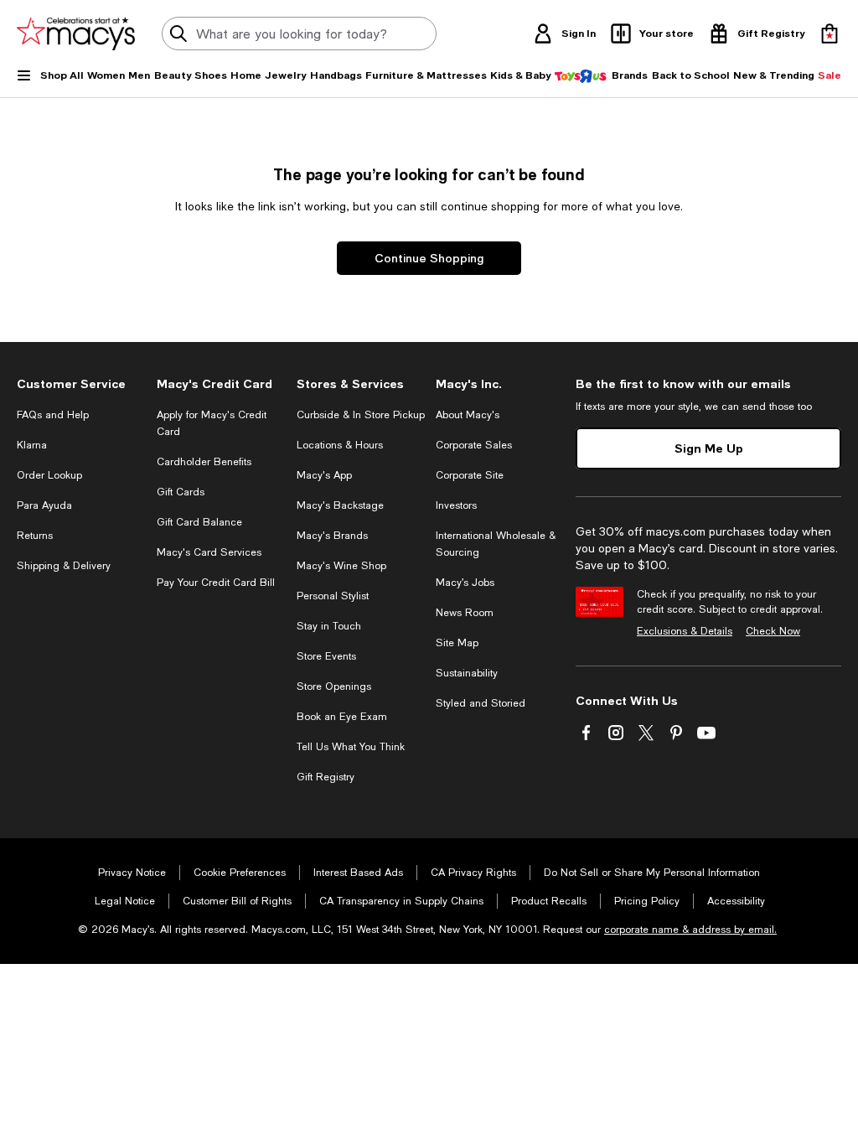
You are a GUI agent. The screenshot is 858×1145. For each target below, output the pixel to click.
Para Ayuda (44, 505)
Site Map (457, 643)
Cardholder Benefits (204, 462)
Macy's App (324, 475)
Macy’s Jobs (465, 582)
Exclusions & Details (684, 631)
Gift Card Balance (199, 522)
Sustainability (467, 673)
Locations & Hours (340, 445)
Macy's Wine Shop (341, 566)
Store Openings (334, 686)
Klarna (32, 445)
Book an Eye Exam (342, 717)
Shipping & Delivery (64, 566)
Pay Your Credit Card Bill (216, 582)
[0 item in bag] (829, 33)
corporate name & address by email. (690, 929)
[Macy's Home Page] (76, 33)
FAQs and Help (53, 415)
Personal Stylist (333, 596)
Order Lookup (49, 475)
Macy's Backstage (340, 505)
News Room (465, 613)
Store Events (326, 656)
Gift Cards (180, 492)
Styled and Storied (480, 703)
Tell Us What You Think (351, 747)
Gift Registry (325, 777)
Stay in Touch (329, 626)
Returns (35, 535)
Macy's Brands (332, 535)
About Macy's (467, 415)
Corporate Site (470, 475)
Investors (456, 505)
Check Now (773, 631)
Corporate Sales (474, 445)
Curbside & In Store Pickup (361, 415)
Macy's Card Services (209, 552)
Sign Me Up (709, 448)
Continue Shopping (429, 258)
